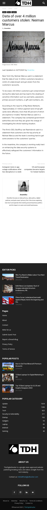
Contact (5, 325)
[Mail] (32, 492)
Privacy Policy (7, 344)
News (10, 8)
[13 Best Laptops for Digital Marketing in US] (8, 378)
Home (4, 8)
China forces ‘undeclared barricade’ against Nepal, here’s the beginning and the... (29, 300)
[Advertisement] (23, 238)
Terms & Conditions (35, 501)
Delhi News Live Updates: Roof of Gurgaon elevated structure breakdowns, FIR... (27, 288)
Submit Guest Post (9, 334)
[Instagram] (20, 492)
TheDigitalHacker (29, 507)
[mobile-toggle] (4, 3)
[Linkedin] (26, 492)
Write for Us (23, 501)
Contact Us (29, 503)
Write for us (6, 330)
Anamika (7, 28)
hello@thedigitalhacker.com (28, 477)
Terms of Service (8, 349)
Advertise (14, 501)
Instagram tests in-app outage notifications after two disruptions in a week (11, 169)
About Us (6, 501)
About (4, 320)
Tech (15, 8)
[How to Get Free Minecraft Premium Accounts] (8, 367)
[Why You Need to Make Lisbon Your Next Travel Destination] (8, 277)
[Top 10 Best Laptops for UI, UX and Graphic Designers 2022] (8, 389)
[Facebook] (14, 492)
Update (14, 12)
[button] (44, 3)
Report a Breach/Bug (10, 339)
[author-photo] (23, 191)
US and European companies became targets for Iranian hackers (34, 169)
